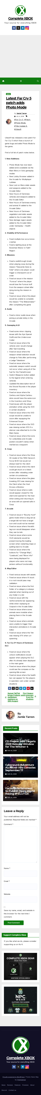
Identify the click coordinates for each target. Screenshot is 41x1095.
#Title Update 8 (20, 126)
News (8, 94)
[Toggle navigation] (21, 81)
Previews (25, 1085)
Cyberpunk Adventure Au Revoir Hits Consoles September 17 (20, 768)
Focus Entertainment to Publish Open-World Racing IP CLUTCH (20, 791)
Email (7, 881)
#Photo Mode (20, 123)
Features (18, 1085)
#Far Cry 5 (18, 120)
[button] (38, 81)
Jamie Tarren (22, 113)
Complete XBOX (20, 18)
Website (7, 894)
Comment (8, 824)
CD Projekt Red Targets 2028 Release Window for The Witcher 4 (20, 744)
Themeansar (21, 1080)
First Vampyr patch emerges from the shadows (27, 696)
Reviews (10, 1085)
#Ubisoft (17, 129)
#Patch (27, 120)
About (32, 1085)
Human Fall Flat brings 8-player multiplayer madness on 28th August (14, 697)
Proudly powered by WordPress (14, 1077)
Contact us (12, 1090)
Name (7, 868)
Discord (4, 1090)
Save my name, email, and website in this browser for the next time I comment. (19, 913)
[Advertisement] (20, 56)
